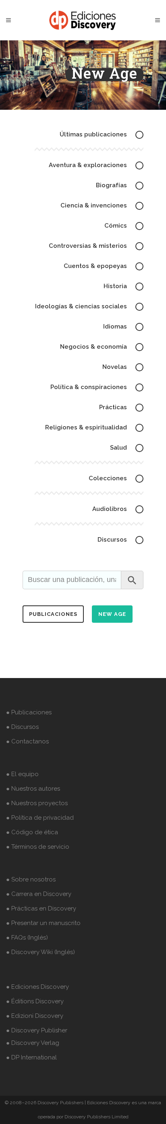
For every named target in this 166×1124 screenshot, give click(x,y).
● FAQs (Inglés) (27, 937)
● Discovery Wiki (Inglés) (40, 952)
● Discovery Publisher (36, 1030)
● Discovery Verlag (32, 1043)
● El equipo (22, 774)
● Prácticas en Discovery (41, 908)
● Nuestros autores (33, 788)
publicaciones (53, 614)
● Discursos (22, 726)
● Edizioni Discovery (34, 1015)
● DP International (31, 1057)
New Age (112, 614)
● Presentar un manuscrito (43, 923)
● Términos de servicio (37, 846)
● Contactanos (27, 741)
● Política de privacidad (40, 817)
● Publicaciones (29, 712)
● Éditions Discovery (35, 1001)
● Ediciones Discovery (37, 986)
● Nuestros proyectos (37, 803)
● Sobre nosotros (31, 879)
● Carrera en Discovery (38, 894)
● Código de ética (32, 832)
